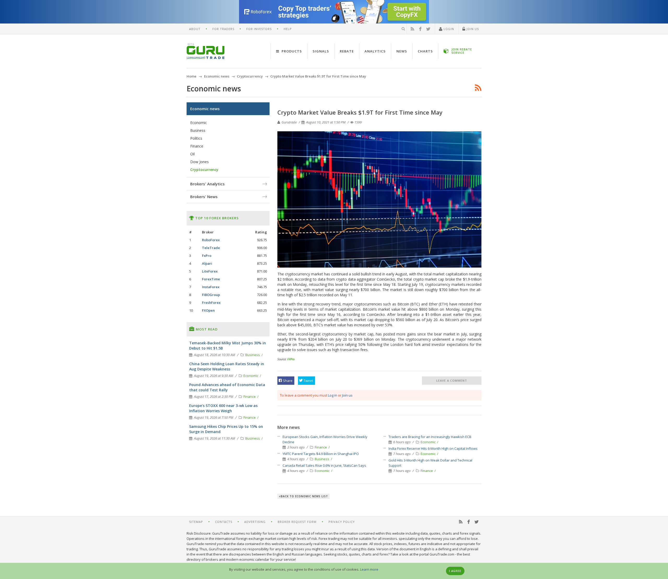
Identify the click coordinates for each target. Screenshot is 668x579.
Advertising (255, 522)
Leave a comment (451, 380)
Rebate (347, 51)
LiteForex (210, 271)
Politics (196, 138)
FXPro (291, 359)
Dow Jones (199, 161)
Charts (425, 51)
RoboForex (211, 240)
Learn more (369, 569)
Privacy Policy (342, 522)
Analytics (375, 51)
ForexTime (211, 279)
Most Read (206, 329)
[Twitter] (428, 29)
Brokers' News (204, 196)
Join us (347, 395)
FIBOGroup (211, 294)
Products (291, 51)
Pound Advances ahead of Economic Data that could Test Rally (227, 387)
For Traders (223, 29)
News (401, 51)
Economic (322, 470)
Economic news (205, 108)
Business (322, 459)
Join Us (472, 29)
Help (288, 29)
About (194, 29)
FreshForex (211, 302)
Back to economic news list (304, 496)
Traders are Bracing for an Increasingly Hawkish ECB (430, 436)
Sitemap (196, 522)
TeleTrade (211, 247)
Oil (192, 153)
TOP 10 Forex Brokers (216, 218)
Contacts (223, 522)
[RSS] (412, 29)
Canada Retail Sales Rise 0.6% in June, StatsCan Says (324, 465)
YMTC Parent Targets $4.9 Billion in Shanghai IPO (321, 453)
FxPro (206, 255)
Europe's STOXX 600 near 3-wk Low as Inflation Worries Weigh (223, 408)
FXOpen (208, 310)
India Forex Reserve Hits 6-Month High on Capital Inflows (433, 448)
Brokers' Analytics (207, 183)
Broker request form (297, 522)
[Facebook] (420, 29)
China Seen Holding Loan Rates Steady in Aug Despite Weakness (226, 366)
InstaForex (210, 287)
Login (448, 29)
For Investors (259, 29)
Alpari (207, 263)
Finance (321, 447)
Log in (332, 395)
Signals (321, 51)
